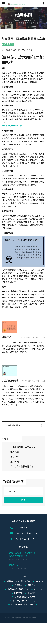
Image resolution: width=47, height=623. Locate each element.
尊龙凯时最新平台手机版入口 (25, 601)
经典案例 (28, 20)
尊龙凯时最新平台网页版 (25, 597)
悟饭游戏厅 (13, 565)
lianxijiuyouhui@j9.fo (26, 533)
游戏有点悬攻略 (10, 380)
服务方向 (14, 461)
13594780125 (22, 528)
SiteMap (38, 589)
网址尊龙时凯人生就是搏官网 (24, 446)
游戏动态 (14, 456)
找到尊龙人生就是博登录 (21, 466)
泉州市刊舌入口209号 (25, 539)
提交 (23, 500)
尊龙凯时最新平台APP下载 (22, 604)
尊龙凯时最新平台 (34, 618)
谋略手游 (6, 337)
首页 (17, 20)
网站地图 (18, 593)
